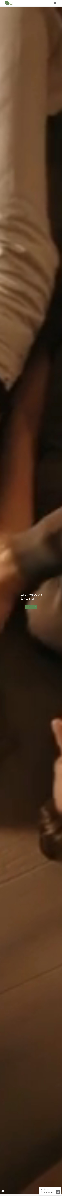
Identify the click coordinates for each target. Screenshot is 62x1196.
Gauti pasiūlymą (46, 1189)
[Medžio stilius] (8, 3)
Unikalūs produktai (31, 607)
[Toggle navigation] (55, 3)
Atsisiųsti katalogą (47, 1192)
